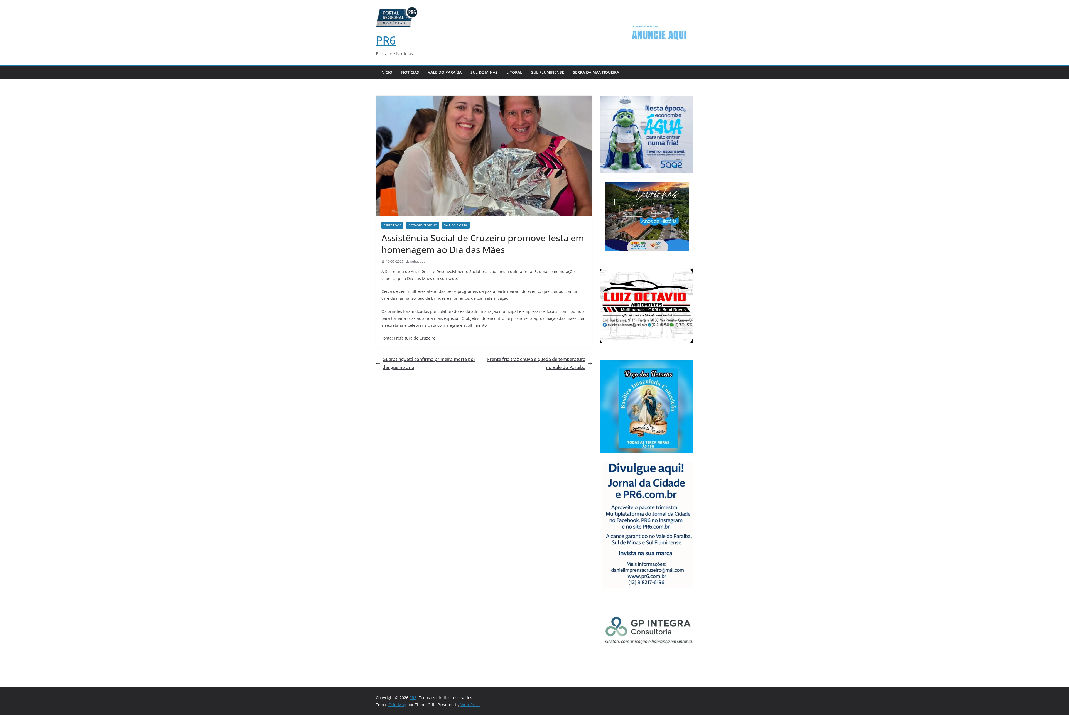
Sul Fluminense (547, 72)
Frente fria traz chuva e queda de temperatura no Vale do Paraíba (536, 363)
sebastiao (417, 261)
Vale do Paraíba (445, 72)
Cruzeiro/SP (392, 225)
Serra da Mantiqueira (596, 72)
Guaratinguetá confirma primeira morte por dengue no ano (429, 363)
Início (386, 72)
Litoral (514, 72)
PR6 (386, 40)
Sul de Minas (483, 72)
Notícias (410, 72)
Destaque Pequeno (422, 225)
